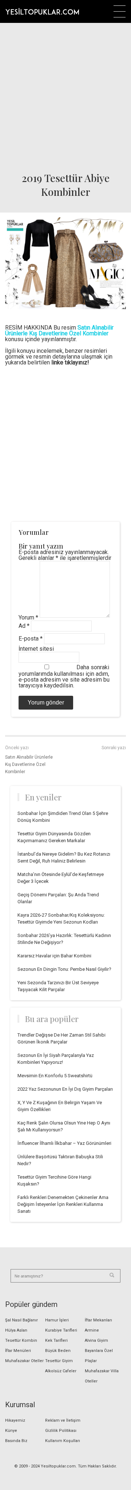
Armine (92, 1330)
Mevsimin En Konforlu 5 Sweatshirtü (54, 1075)
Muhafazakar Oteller (24, 1360)
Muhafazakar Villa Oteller (102, 1376)
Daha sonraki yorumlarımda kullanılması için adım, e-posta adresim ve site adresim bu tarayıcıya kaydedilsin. (64, 676)
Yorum (28, 617)
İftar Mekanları (98, 1320)
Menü (120, 11)
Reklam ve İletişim (62, 1420)
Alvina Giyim (96, 1340)
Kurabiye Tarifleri (61, 1330)
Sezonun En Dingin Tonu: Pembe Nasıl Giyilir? (64, 969)
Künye (11, 1430)
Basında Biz (16, 1440)
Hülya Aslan (16, 1330)
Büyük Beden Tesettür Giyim (59, 1355)
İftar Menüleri (18, 1350)
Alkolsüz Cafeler (60, 1371)
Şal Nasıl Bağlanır (21, 1320)
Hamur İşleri (57, 1320)
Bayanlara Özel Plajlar (99, 1355)
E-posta (31, 638)
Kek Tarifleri (56, 1340)
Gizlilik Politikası (60, 1430)
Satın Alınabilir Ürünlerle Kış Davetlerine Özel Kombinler (29, 764)
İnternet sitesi (36, 648)
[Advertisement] (65, 94)
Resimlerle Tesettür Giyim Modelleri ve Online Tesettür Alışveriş (42, 11)
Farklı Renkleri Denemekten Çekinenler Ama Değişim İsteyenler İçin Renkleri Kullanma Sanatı (62, 1204)
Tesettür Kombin (21, 1340)
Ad (24, 625)
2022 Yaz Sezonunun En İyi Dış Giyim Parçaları (65, 1089)
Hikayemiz (15, 1420)
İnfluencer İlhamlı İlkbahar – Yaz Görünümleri (64, 1143)
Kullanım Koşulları (62, 1440)
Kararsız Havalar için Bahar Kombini (54, 955)
